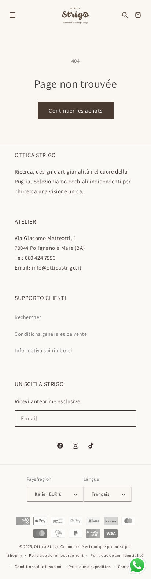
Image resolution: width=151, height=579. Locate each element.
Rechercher (28, 317)
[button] (12, 15)
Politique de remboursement (56, 555)
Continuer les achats (76, 110)
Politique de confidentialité (117, 555)
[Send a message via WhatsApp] (137, 565)
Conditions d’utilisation (38, 566)
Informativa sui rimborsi (43, 350)
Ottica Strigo (46, 546)
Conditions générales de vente (51, 334)
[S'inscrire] (128, 418)
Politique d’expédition (90, 566)
